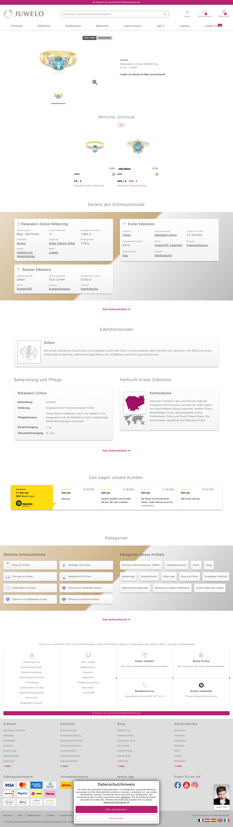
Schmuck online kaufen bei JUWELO (141, 565)
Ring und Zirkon (189, 576)
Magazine (88, 677)
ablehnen (125, 797)
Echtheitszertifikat (31, 667)
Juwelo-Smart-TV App (31, 687)
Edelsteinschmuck (176, 565)
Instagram (195, 785)
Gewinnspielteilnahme (31, 677)
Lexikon (185, 26)
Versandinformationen (31, 693)
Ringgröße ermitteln (32, 703)
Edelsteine (44, 26)
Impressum (66, 815)
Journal (87, 693)
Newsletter (88, 687)
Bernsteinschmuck (70, 745)
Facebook (177, 785)
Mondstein (180, 761)
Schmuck (16, 26)
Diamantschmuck (70, 756)
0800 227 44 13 (155, 696)
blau (125, 255)
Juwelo (53, 253)
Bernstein (179, 745)
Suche (165, 14)
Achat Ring (123, 730)
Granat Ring (123, 756)
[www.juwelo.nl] (207, 820)
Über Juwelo (88, 662)
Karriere (7, 815)
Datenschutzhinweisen (114, 802)
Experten (88, 672)
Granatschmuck (69, 761)
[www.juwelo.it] (226, 820)
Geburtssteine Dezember (135, 588)
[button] (187, 14)
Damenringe (128, 576)
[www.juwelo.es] (213, 820)
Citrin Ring (123, 745)
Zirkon (127, 235)
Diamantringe (10, 756)
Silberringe (169, 576)
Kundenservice (32, 662)
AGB (19, 815)
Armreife (8, 745)
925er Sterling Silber (62, 243)
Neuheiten (102, 26)
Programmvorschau (88, 682)
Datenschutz (34, 815)
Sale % (161, 26)
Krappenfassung (197, 245)
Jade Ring (122, 761)
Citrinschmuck (68, 751)
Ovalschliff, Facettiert (169, 245)
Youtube (186, 785)
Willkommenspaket (31, 672)
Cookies (50, 815)
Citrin (177, 751)
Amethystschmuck (70, 735)
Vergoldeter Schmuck (215, 576)
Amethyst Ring (125, 735)
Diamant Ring (124, 751)
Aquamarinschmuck (71, 740)
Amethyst (179, 735)
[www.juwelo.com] (220, 820)
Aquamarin (180, 740)
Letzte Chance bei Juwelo (210, 588)
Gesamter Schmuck (14, 730)
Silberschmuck (149, 576)
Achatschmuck (68, 730)
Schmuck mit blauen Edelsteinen (172, 588)
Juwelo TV (213, 26)
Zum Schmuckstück (115, 309)
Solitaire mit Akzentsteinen (26, 255)
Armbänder (9, 740)
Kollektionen (73, 26)
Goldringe (8, 761)
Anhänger (8, 735)
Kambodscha (163, 255)
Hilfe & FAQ (31, 698)
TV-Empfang (32, 682)
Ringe (209, 565)
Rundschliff (24, 289)
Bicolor (21, 243)
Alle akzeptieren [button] (116, 810)
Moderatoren (88, 667)
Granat (178, 756)
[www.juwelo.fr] (200, 820)
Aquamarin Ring (126, 740)
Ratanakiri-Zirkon (166, 235)
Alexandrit (180, 730)
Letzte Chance (133, 26)
